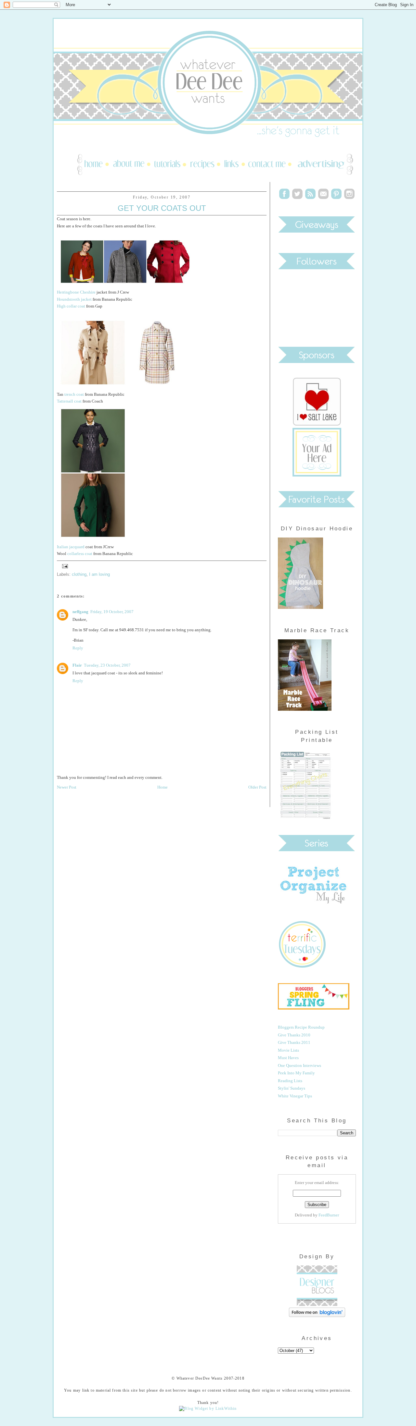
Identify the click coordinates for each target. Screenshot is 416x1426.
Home (162, 787)
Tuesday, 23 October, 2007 (107, 665)
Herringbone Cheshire (76, 292)
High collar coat (71, 306)
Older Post (257, 787)
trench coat (74, 394)
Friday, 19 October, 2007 (112, 611)
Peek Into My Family (296, 1072)
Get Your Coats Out (162, 208)
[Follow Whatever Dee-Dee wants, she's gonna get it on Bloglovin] (317, 1315)
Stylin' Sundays (291, 1088)
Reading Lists (290, 1080)
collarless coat (79, 553)
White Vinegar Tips (295, 1096)
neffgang (80, 611)
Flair (77, 665)
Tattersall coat (69, 401)
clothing (79, 574)
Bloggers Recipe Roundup (301, 1027)
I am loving (99, 574)
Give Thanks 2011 (294, 1042)
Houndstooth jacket (74, 299)
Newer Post (66, 787)
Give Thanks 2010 (294, 1035)
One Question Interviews (299, 1065)
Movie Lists (288, 1050)
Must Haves (288, 1057)
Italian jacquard (70, 546)
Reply (77, 648)
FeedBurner (328, 1215)
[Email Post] (64, 565)
